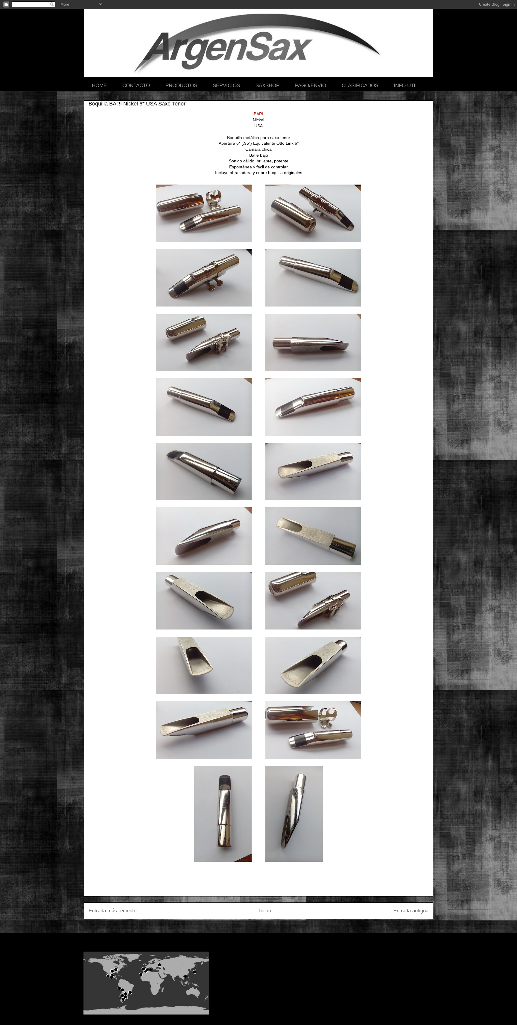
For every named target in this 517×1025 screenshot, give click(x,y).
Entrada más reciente (112, 911)
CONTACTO (136, 85)
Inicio (265, 911)
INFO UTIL (406, 85)
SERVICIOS (226, 85)
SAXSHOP (267, 85)
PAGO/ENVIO (310, 85)
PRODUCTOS (181, 85)
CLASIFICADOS (360, 85)
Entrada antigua (410, 911)
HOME (99, 85)
